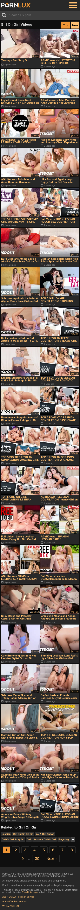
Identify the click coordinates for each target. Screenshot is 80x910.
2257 (5, 897)
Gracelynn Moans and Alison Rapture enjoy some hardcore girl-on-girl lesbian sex (58, 617)
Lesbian (6, 834)
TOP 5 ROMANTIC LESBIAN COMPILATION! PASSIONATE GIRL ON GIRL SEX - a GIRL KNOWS (58, 419)
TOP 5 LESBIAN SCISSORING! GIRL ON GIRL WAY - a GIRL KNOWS (19, 220)
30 (37, 858)
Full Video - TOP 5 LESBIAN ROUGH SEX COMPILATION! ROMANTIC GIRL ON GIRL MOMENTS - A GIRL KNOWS (58, 220)
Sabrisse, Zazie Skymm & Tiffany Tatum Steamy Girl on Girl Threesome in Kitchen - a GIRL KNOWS (19, 697)
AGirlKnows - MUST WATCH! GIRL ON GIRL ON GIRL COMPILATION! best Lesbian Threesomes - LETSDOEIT (58, 62)
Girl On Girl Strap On (13, 839)
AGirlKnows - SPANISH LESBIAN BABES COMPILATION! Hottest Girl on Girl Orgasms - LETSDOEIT (59, 538)
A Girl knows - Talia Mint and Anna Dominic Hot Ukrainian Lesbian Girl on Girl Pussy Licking (58, 101)
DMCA (12, 897)
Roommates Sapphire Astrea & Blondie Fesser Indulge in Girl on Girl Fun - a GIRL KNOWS (19, 419)
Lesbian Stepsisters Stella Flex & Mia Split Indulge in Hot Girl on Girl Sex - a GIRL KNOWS (59, 260)
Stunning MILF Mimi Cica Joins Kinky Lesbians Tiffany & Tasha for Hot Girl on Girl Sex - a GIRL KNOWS (20, 776)
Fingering (63, 839)
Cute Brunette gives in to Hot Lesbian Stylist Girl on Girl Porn (18, 657)
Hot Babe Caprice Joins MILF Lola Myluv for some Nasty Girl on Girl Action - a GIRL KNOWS (59, 776)
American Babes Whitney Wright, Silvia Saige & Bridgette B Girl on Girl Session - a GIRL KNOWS (20, 816)
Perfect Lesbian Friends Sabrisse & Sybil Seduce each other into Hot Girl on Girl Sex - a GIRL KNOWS (59, 697)
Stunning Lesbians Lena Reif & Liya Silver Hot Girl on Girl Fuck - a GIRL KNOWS (59, 657)
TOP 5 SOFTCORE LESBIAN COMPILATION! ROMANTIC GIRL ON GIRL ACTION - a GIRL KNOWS (60, 379)
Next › (51, 858)
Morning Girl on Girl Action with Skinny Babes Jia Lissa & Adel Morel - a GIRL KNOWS (19, 736)
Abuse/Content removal (14, 901)
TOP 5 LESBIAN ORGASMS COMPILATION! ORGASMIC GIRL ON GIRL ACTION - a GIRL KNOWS (60, 459)
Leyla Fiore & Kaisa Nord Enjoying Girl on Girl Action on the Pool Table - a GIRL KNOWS (20, 101)
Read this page (30, 892)
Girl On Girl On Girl (23, 834)
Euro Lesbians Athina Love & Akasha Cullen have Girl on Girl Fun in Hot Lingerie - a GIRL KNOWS (20, 260)
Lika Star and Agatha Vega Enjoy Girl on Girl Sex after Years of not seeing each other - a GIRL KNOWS (60, 181)
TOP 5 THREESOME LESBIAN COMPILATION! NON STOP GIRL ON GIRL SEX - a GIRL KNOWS (59, 736)
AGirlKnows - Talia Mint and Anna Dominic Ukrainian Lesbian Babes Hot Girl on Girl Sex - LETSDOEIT (19, 181)
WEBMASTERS (10, 906)
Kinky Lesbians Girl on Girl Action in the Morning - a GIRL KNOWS (19, 340)
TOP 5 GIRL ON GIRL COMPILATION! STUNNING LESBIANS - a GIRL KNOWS (57, 300)
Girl (29, 839)
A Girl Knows (47, 834)
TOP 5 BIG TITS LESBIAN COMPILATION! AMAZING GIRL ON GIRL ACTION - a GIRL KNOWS (20, 459)
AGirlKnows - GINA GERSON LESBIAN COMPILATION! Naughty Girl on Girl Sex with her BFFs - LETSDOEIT (19, 141)
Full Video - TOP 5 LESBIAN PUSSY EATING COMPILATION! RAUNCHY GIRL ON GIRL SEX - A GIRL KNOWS (60, 816)
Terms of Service (26, 897)
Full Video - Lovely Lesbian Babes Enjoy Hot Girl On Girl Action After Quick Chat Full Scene (18, 538)
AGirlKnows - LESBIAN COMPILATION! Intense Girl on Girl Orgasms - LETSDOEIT (59, 498)
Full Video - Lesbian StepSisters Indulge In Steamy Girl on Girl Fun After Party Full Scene (60, 578)
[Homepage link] (16, 5)
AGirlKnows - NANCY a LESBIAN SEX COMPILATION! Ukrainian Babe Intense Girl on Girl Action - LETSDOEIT (19, 578)
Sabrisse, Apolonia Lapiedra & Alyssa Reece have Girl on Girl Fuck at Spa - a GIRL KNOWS (19, 300)
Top (65, 25)
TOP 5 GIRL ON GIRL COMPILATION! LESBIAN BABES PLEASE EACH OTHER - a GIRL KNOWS (19, 498)
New (75, 25)
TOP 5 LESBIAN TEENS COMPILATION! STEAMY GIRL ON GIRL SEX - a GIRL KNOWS (59, 340)
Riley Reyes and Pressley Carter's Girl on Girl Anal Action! (16, 617)
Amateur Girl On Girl (44, 839)
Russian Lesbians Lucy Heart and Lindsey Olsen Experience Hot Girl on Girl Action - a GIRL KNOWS (59, 141)
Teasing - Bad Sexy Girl (15, 60)
